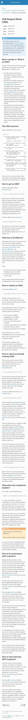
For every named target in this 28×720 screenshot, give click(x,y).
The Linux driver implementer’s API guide (13, 10)
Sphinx (9, 715)
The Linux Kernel (15, 2)
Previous (6, 705)
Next (22, 705)
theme (17, 715)
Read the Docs (8, 717)
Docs (3, 8)
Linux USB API (6, 12)
